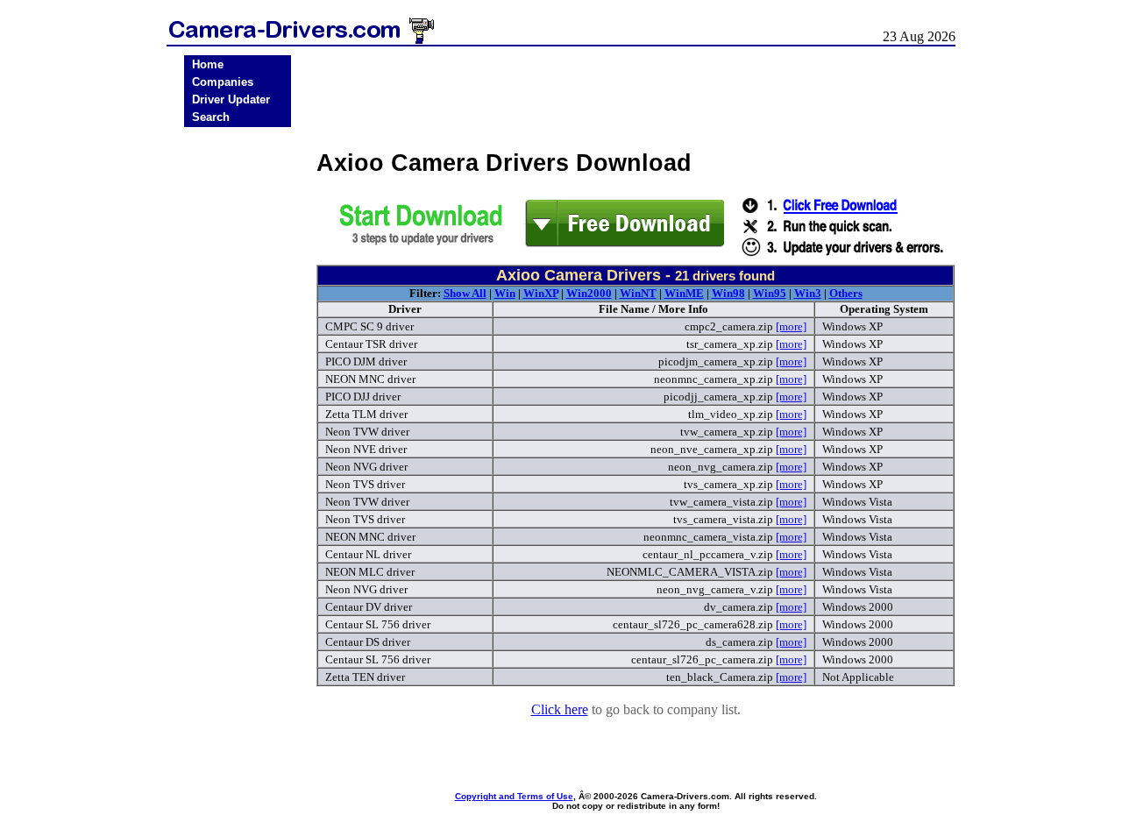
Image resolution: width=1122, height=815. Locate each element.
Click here (559, 709)
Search (211, 117)
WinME (684, 293)
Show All (465, 293)
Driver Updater (231, 99)
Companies (222, 82)
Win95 (769, 293)
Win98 (728, 293)
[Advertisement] (237, 406)
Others (846, 293)
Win (504, 293)
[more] (791, 326)
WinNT (638, 293)
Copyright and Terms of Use (514, 796)
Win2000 (589, 293)
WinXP (540, 293)
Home (208, 64)
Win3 (807, 293)
